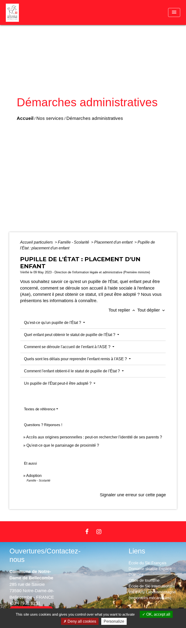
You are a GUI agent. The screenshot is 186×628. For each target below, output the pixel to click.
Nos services (49, 118)
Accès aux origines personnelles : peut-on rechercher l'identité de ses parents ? (94, 437)
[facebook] (87, 532)
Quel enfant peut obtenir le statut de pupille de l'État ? (70, 335)
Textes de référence (39, 409)
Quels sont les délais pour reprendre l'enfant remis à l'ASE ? (76, 359)
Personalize (114, 621)
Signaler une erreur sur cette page (133, 494)
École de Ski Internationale (152, 586)
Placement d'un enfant (113, 242)
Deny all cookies (81, 621)
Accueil (25, 118)
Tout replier (122, 310)
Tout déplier (151, 310)
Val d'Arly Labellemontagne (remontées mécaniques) (152, 595)
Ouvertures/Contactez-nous (45, 555)
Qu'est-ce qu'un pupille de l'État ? (53, 323)
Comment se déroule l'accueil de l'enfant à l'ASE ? (67, 347)
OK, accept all (157, 614)
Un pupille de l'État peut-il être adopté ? (58, 383)
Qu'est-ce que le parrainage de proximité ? (62, 445)
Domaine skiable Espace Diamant (150, 572)
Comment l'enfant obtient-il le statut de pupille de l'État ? (72, 371)
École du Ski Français (147, 563)
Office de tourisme (144, 580)
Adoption (34, 476)
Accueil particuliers (37, 242)
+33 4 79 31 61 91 (24, 603)
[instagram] (99, 532)
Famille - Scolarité (74, 242)
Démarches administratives (94, 118)
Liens (137, 551)
